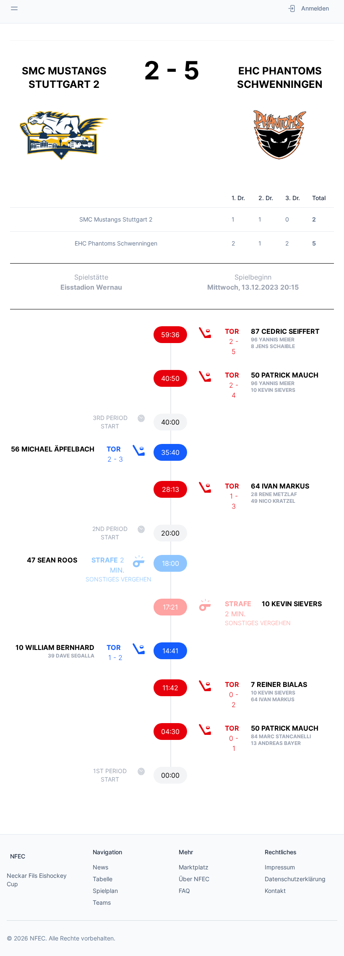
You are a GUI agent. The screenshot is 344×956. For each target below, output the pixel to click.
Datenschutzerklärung (295, 878)
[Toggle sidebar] (14, 8)
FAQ (184, 890)
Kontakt (275, 890)
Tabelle (102, 878)
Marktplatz (193, 867)
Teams (102, 902)
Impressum (280, 867)
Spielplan (105, 890)
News (100, 867)
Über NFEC (194, 878)
